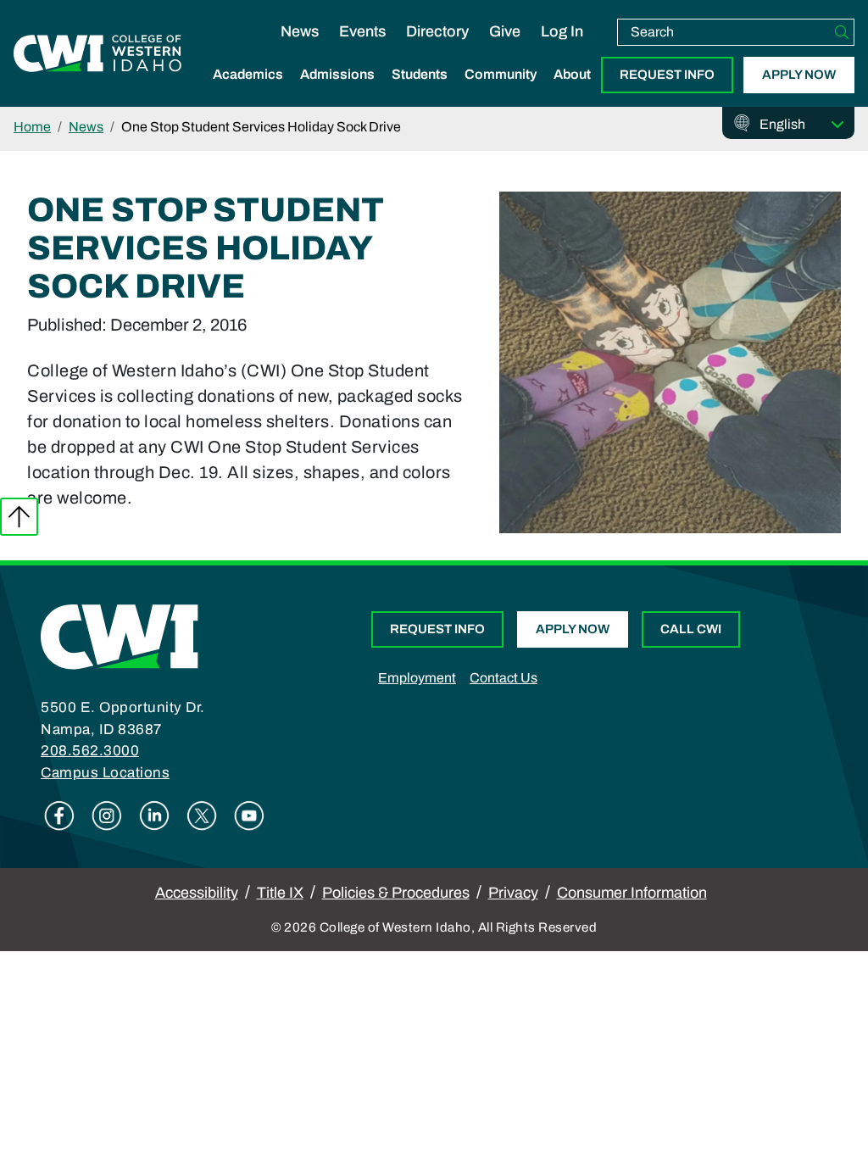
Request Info (667, 74)
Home (32, 127)
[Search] (842, 32)
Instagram (106, 815)
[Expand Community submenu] (501, 92)
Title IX (280, 892)
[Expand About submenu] (572, 92)
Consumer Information (632, 892)
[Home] (119, 635)
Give (504, 31)
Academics (248, 74)
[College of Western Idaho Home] (97, 53)
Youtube (249, 815)
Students (420, 74)
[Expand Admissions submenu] (337, 92)
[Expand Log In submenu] (562, 49)
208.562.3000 (90, 751)
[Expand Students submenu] (419, 92)
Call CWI (690, 629)
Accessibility (196, 892)
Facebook (59, 815)
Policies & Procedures (396, 892)
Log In (562, 31)
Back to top (19, 517)
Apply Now (799, 74)
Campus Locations (105, 773)
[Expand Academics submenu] (248, 92)
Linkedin (154, 815)
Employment (417, 678)
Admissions (337, 74)
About (572, 74)
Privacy (513, 892)
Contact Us (503, 678)
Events (362, 31)
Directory (437, 31)
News (300, 31)
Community (501, 74)
